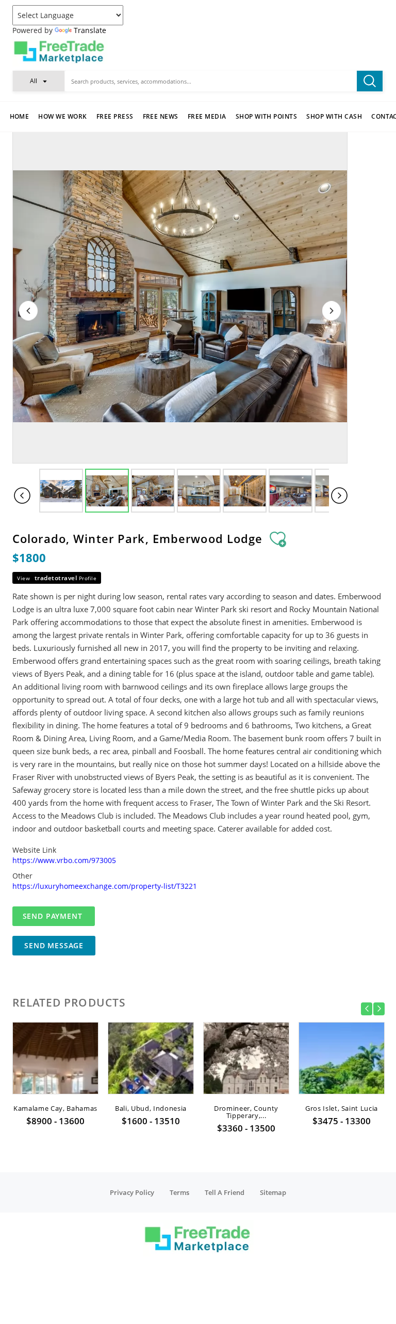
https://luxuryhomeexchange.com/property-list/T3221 (104, 886)
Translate (90, 30)
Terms (179, 1192)
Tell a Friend (224, 1192)
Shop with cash (334, 116)
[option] (55, 1077)
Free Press (115, 116)
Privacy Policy (132, 1192)
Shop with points (267, 116)
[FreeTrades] (198, 51)
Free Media (207, 116)
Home (19, 116)
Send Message (54, 945)
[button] (38, 81)
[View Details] (55, 1082)
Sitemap (273, 1192)
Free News (160, 116)
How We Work (62, 116)
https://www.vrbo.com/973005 (64, 860)
